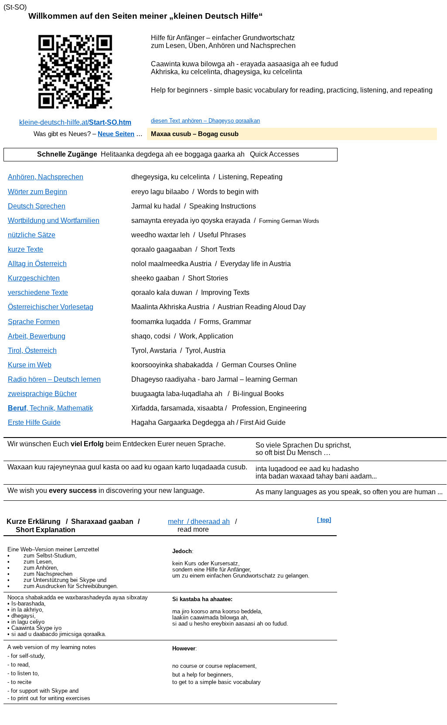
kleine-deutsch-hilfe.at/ (75, 122)
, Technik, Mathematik (50, 408)
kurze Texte (25, 249)
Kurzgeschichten (34, 278)
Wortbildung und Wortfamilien (53, 220)
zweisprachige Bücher (42, 393)
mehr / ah (199, 521)
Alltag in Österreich (37, 263)
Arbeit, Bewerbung (36, 336)
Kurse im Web (29, 365)
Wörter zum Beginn (37, 191)
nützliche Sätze (31, 235)
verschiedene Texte (38, 292)
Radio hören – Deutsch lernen (54, 379)
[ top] (324, 519)
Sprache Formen (34, 321)
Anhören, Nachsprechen (45, 177)
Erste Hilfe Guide (34, 422)
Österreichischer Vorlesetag (50, 307)
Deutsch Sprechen (36, 206)
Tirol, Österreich (32, 350)
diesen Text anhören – (205, 120)
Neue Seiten (116, 133)
